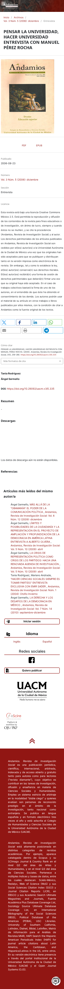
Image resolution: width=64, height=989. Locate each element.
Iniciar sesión (32, 621)
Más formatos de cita (14, 361)
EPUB (39, 145)
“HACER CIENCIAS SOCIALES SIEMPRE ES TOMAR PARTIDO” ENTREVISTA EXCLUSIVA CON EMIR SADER (35, 582)
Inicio (6, 17)
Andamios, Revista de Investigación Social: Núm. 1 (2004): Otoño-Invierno (35, 590)
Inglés (16, 641)
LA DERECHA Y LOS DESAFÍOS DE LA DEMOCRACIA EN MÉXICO (32, 601)
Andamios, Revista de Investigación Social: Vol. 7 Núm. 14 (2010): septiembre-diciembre (31, 608)
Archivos (18, 17)
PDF (24, 145)
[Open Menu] (3, 3)
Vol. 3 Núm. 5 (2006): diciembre (21, 21)
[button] (8, 322)
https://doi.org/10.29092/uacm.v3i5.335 (30, 388)
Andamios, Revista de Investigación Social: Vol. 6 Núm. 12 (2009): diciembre (34, 515)
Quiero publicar (32, 670)
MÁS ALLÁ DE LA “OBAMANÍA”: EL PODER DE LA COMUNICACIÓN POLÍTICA (30, 508)
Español (47, 641)
